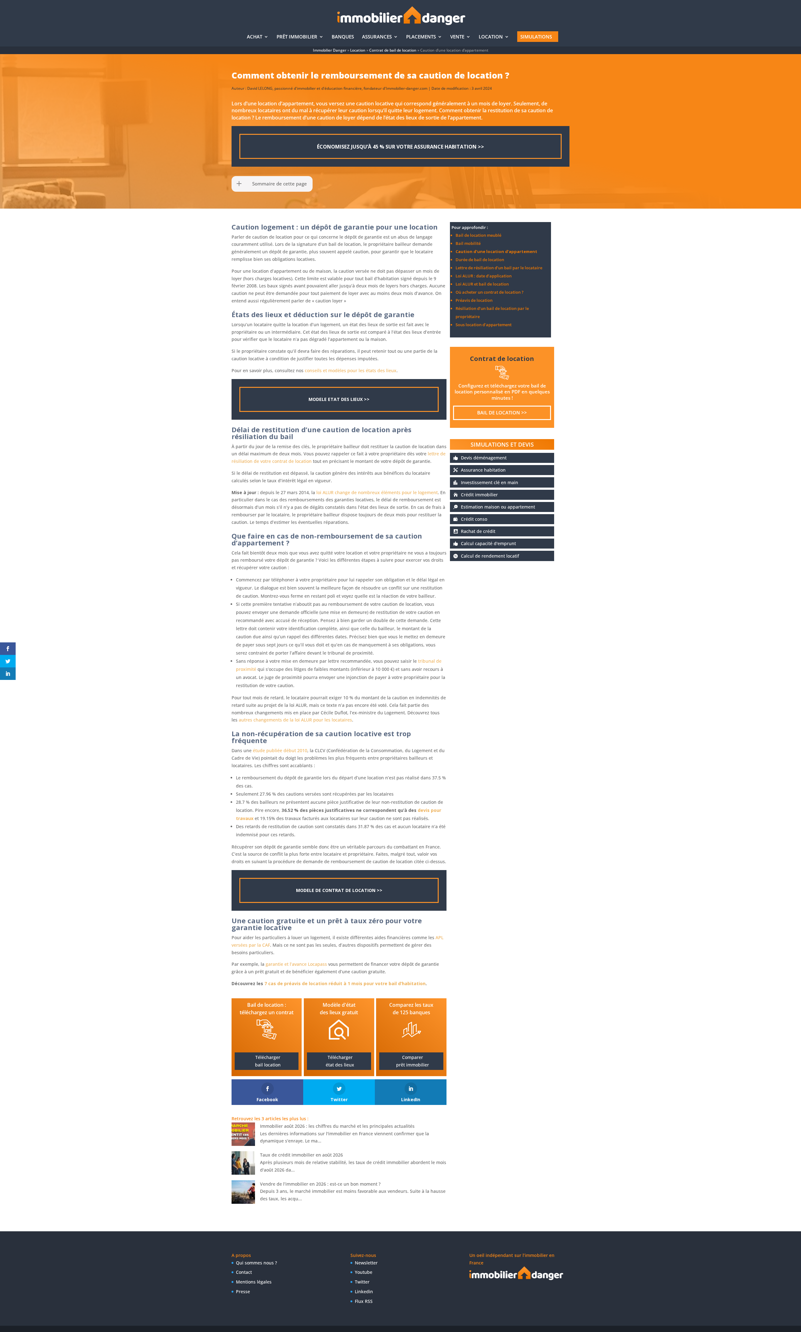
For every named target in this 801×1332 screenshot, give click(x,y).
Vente (457, 37)
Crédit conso (474, 519)
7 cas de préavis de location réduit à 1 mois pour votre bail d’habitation (345, 983)
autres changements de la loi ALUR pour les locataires (295, 720)
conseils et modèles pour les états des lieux (350, 370)
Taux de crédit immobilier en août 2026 (301, 1155)
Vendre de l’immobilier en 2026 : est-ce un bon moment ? (320, 1184)
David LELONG (260, 88)
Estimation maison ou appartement (498, 507)
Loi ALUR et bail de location (482, 284)
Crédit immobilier (479, 495)
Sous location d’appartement (484, 324)
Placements (421, 37)
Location (491, 37)
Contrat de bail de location (392, 50)
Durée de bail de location (480, 259)
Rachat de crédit (478, 531)
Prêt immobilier (297, 37)
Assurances (377, 37)
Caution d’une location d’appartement (496, 251)
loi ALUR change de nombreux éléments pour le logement (377, 492)
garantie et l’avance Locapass (296, 964)
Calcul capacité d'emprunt (488, 543)
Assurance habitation (483, 470)
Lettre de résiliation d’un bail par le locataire (499, 268)
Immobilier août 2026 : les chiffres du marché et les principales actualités (337, 1126)
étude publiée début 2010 (280, 750)
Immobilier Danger (329, 50)
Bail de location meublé (478, 235)
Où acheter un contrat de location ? (489, 292)
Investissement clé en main (489, 482)
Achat (254, 37)
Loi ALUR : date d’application (484, 276)
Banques (343, 37)
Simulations (536, 36)
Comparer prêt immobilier (412, 1061)
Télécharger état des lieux (340, 1061)
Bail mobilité (468, 243)
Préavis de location (474, 300)
